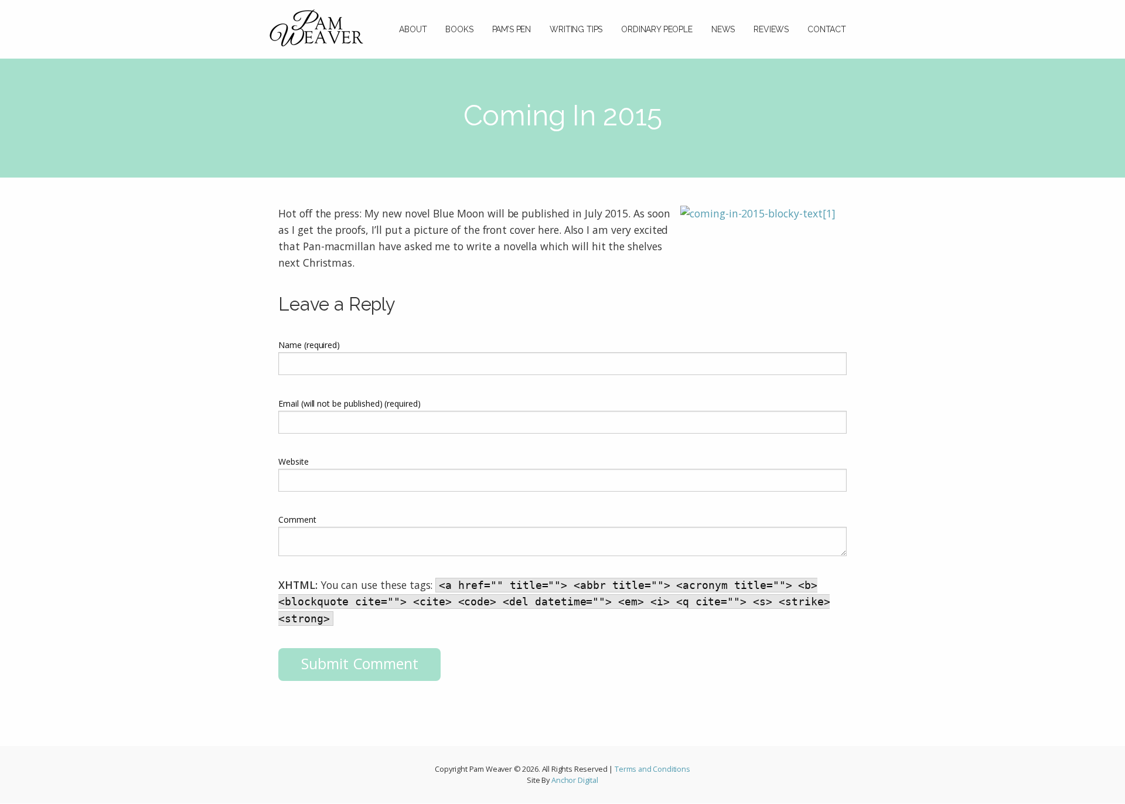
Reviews (771, 29)
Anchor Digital (574, 780)
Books (459, 29)
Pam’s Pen (511, 29)
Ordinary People (657, 29)
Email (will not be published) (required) (349, 403)
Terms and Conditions (652, 769)
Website (293, 461)
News (723, 29)
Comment (297, 519)
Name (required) (309, 344)
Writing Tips (576, 29)
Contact (826, 29)
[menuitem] (413, 23)
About (413, 29)
